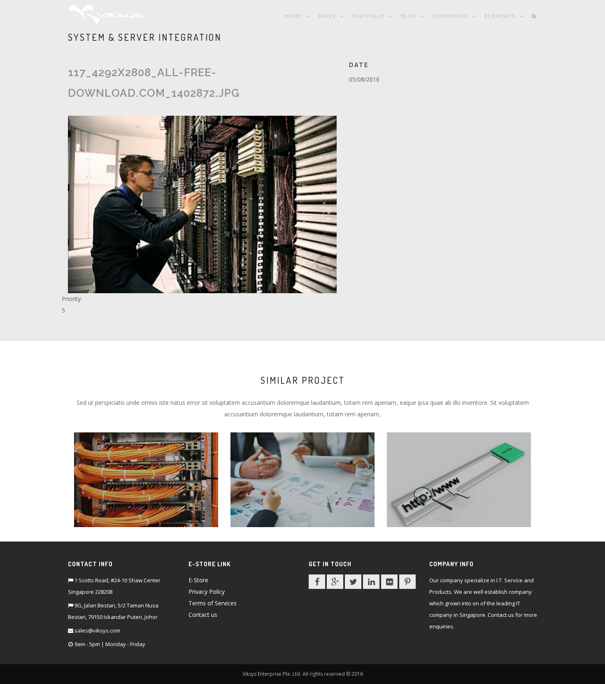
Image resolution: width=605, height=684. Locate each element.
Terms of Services (212, 603)
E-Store (198, 580)
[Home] (106, 13)
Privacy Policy (206, 591)
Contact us (202, 615)
